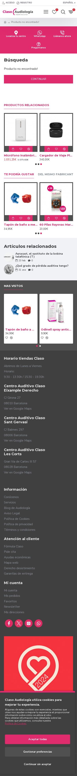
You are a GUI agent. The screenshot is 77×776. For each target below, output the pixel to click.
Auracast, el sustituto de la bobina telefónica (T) (39, 255)
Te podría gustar (19, 174)
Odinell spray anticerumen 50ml (56, 329)
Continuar (38, 79)
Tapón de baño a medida (21, 224)
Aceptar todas (37, 739)
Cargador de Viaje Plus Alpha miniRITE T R (56, 155)
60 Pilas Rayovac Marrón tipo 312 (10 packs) (56, 224)
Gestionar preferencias (37, 752)
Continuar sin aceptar (37, 764)
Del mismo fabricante (56, 174)
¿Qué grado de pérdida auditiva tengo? (42, 265)
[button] (36, 164)
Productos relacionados (26, 105)
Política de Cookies (15, 723)
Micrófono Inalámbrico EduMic (21, 155)
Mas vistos (13, 286)
